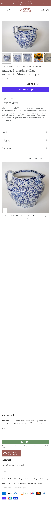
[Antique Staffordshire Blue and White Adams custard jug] (25, 187)
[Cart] (47, 10)
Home (4, 66)
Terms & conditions (19, 483)
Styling (4, 483)
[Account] (42, 10)
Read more (7, 121)
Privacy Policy (33, 446)
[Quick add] (5, 210)
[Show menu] (3, 10)
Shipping (6, 140)
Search (40, 483)
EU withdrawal (7, 488)
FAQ (4, 132)
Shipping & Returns (25, 479)
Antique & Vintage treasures (17, 66)
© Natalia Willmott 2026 (9, 479)
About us (6, 148)
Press (9, 483)
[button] (8, 10)
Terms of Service (44, 446)
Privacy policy (31, 483)
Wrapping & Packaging (41, 479)
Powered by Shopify (19, 488)
